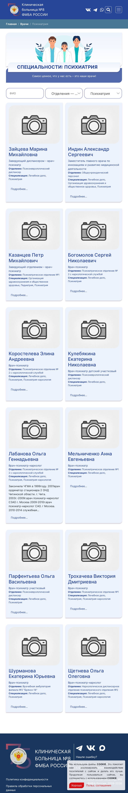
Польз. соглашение (98, 785)
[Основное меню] (118, 9)
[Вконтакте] (88, 10)
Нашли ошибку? (86, 757)
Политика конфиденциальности (27, 779)
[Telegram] (95, 10)
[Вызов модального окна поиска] (108, 9)
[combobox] (64, 93)
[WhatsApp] (102, 10)
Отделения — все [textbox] (66, 94)
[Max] (102, 748)
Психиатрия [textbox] (100, 94)
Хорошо (76, 785)
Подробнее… (19, 189)
